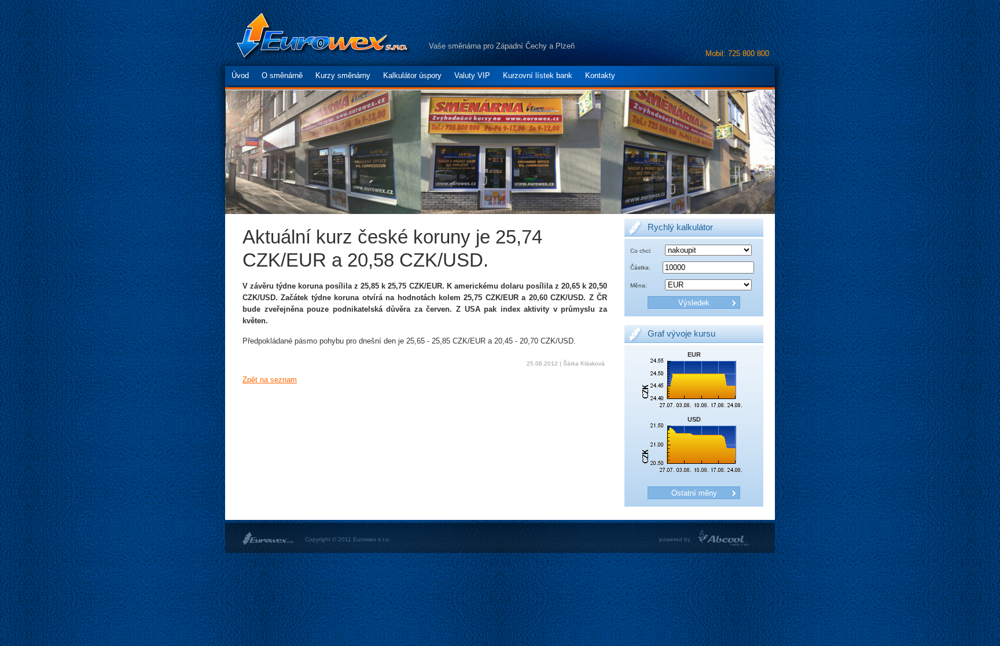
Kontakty (600, 76)
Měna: (638, 285)
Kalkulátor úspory (412, 76)
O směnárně (282, 76)
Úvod (240, 76)
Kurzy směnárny (342, 76)
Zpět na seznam (269, 380)
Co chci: (641, 251)
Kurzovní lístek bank (537, 76)
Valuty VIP (472, 76)
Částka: (640, 267)
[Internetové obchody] (724, 543)
